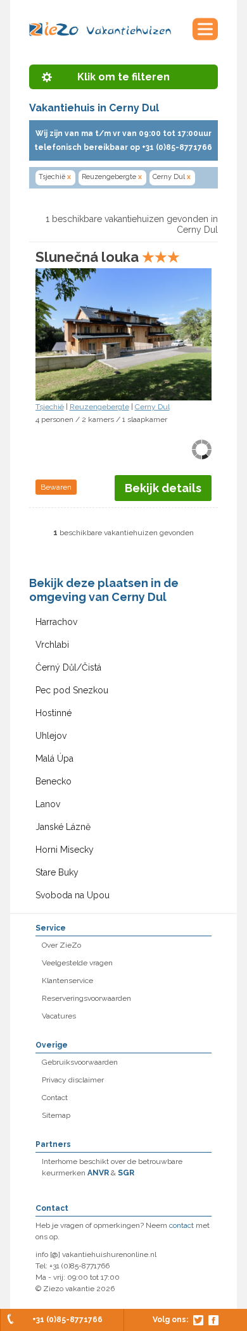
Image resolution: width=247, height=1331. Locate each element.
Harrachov (56, 622)
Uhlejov (50, 736)
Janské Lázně (63, 827)
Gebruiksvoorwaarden (80, 1062)
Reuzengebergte (112, 177)
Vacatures (59, 1016)
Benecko (53, 781)
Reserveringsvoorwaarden (86, 998)
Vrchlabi (52, 645)
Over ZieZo (61, 945)
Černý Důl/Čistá (68, 667)
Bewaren (56, 487)
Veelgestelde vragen (77, 962)
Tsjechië (55, 177)
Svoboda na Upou (72, 895)
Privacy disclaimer (73, 1079)
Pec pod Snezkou (71, 690)
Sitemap (56, 1115)
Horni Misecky (64, 850)
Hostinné (53, 713)
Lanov (47, 804)
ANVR (98, 1172)
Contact (55, 1097)
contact (181, 1225)
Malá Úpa (54, 758)
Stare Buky (57, 872)
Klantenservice (67, 980)
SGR (126, 1172)
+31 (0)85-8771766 (67, 1319)
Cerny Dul (172, 177)
